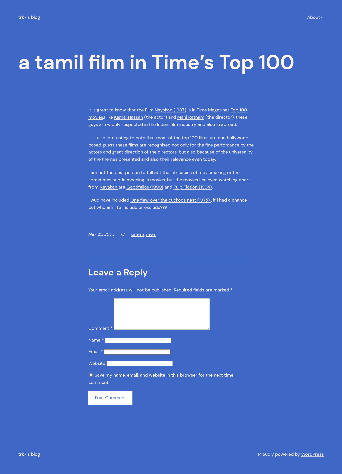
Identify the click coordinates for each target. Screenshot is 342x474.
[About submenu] (322, 17)
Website (96, 363)
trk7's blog (29, 17)
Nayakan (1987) (170, 110)
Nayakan (109, 187)
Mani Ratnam (190, 117)
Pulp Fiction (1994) (193, 187)
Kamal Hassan (128, 117)
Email (95, 352)
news (151, 234)
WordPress (312, 454)
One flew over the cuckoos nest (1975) (170, 200)
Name (96, 340)
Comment (100, 328)
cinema (137, 234)
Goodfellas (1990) (144, 187)
